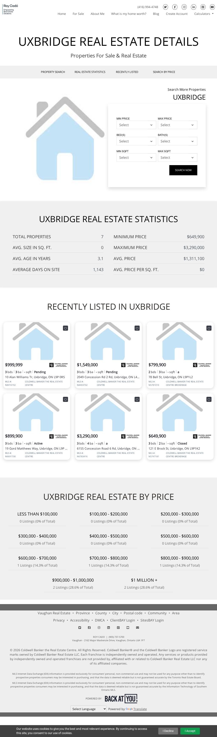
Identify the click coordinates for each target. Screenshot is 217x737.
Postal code (133, 613)
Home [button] (62, 14)
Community (157, 613)
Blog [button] (156, 14)
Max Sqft (164, 151)
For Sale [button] (78, 14)
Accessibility (79, 620)
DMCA (100, 620)
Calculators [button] (202, 14)
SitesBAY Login (152, 620)
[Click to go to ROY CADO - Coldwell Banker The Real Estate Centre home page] (10, 9)
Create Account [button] (177, 14)
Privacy (59, 620)
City (115, 613)
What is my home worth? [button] (128, 14)
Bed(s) (121, 135)
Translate (140, 709)
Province (83, 613)
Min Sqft (122, 151)
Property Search (53, 72)
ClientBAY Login (122, 620)
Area (175, 613)
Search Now (183, 170)
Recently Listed (127, 72)
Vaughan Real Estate (54, 613)
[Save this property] (65, 328)
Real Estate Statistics (90, 72)
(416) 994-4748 (148, 7)
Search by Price (164, 72)
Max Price (165, 118)
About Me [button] (97, 14)
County (101, 613)
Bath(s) (163, 135)
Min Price (123, 118)
